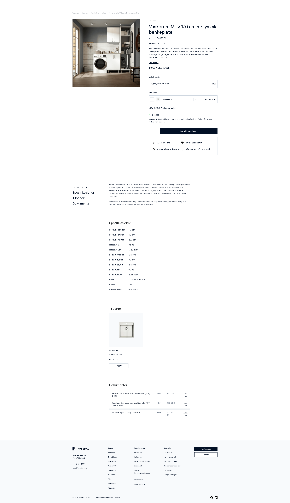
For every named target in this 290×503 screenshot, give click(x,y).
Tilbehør (78, 198)
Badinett (111, 475)
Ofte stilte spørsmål (142, 461)
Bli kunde (138, 453)
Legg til (119, 366)
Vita (109, 479)
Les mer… (153, 63)
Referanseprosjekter (172, 466)
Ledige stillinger (170, 475)
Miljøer (104, 13)
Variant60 (112, 470)
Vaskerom (75, 13)
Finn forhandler (140, 484)
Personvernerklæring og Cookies (108, 497)
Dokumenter (81, 203)
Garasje (111, 488)
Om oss (206, 455)
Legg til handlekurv (189, 131)
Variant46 (112, 461)
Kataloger (138, 457)
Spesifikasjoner (83, 192)
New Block (112, 457)
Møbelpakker (95, 13)
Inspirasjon (168, 470)
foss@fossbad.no (79, 468)
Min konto (168, 453)
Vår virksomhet (170, 457)
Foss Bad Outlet (170, 461)
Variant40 (112, 466)
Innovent (111, 453)
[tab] (89, 187)
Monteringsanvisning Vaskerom (126, 413)
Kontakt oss (206, 449)
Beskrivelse (80, 187)
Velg (214, 84)
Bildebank (138, 466)
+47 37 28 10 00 (79, 464)
